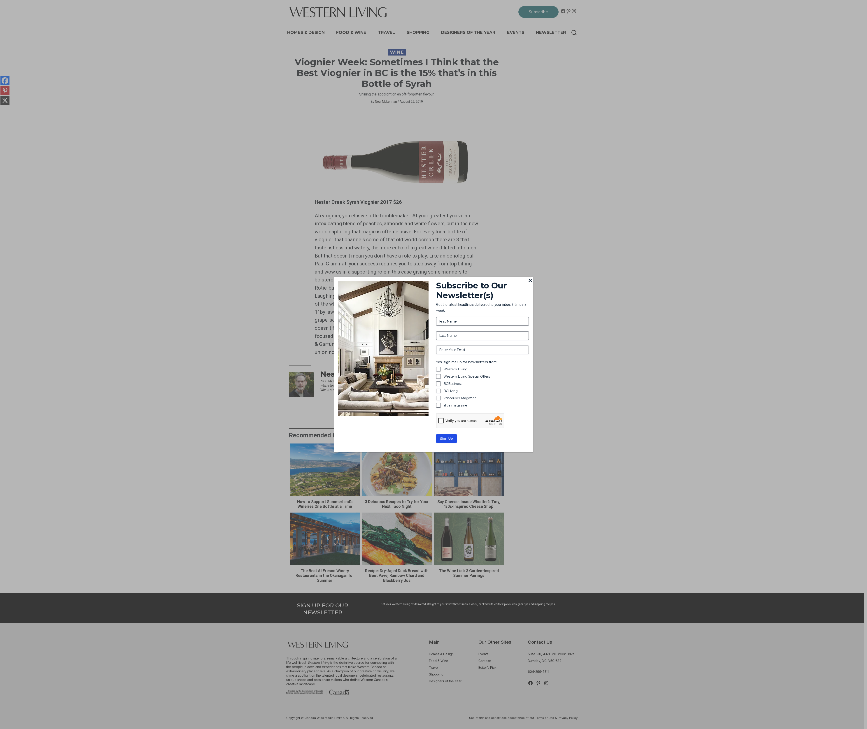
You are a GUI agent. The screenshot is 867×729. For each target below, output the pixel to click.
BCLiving (450, 391)
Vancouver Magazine (460, 398)
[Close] (530, 281)
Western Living (455, 369)
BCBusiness (452, 384)
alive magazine (455, 405)
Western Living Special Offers (466, 376)
